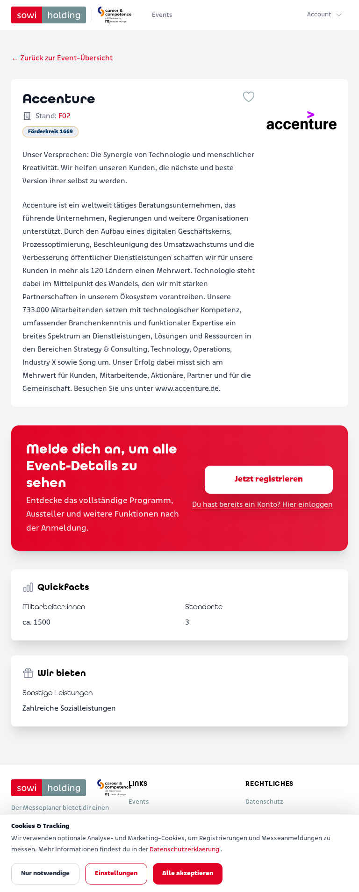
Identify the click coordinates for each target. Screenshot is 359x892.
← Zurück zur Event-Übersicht (62, 58)
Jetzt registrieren (269, 479)
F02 (64, 116)
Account (319, 14)
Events (162, 15)
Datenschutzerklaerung (185, 849)
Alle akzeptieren (187, 873)
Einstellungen (116, 873)
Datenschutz (264, 802)
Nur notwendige (45, 873)
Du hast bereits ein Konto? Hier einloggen (262, 505)
